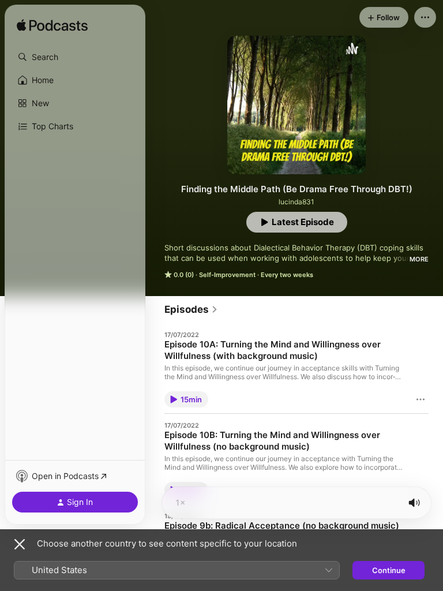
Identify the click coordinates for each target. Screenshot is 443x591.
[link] (191, 309)
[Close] (19, 544)
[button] (75, 57)
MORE (419, 259)
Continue (389, 570)
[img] (52, 26)
